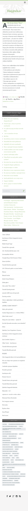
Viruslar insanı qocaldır (8, 484)
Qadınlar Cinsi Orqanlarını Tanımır (11, 330)
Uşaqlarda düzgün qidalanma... (12, 165)
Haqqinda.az (14, 10)
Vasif (12, 462)
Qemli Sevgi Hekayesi (8, 279)
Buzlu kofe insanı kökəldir (11, 175)
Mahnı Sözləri (7, 225)
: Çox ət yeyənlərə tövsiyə (11, 133)
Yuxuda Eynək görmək (8, 289)
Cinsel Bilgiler (17, 218)
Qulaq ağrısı (5, 282)
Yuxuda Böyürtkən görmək (9, 384)
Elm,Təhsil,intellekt (9, 223)
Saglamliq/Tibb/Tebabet (17, 200)
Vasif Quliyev (6, 459)
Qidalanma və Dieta (8, 101)
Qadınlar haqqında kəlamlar (9, 387)
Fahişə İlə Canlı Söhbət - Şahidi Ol (11, 320)
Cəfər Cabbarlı (6, 234)
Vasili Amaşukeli (6, 453)
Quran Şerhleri (6, 261)
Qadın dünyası (7, 209)
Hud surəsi (5, 415)
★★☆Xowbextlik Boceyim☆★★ (10, 251)
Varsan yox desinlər (7, 480)
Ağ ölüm (6, 136)
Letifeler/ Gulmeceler (9, 205)
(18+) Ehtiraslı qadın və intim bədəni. (12, 268)
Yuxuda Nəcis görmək (8, 247)
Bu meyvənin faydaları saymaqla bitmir (14, 173)
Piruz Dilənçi (15, 453)
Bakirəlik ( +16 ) (6, 391)
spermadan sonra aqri (14, 478)
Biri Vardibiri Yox (7, 431)
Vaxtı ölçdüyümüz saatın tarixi (10, 434)
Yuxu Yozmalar (8, 218)
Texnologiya (20, 209)
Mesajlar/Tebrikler (9, 214)
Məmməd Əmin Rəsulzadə (9, 398)
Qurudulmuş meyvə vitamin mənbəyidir (15, 139)
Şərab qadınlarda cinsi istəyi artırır (13, 178)
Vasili (11, 455)
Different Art (15, 225)
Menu (24, 2)
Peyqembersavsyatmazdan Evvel (16, 424)
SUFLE (4, 476)
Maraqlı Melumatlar (19, 211)
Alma (3, 327)
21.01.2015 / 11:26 (13, 97)
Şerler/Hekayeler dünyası (11, 203)
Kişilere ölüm (6, 408)
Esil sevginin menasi (8, 401)
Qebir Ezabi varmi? (7, 316)
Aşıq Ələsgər (5, 412)
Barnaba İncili (14, 444)
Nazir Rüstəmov (18, 446)
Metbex (14, 209)
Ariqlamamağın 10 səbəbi (11, 167)
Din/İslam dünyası (9, 211)
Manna (4, 272)
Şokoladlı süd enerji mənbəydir (12, 144)
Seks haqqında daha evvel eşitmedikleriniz (14, 357)
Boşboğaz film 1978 (7, 469)
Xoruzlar (23, 474)
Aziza (4, 99)
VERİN (12, 459)
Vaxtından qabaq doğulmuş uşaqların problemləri (12, 429)
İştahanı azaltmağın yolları (11, 154)
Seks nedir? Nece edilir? (8, 286)
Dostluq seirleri (6, 296)
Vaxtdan (5, 424)
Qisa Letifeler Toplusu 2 (8, 339)
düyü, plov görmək (7, 309)
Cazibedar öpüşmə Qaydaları (10, 366)
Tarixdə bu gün (19, 214)
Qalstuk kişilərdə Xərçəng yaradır (11, 482)
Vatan (21, 442)
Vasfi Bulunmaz (10, 467)
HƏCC (19, 438)
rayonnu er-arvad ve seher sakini (11, 394)
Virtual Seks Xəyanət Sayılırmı (10, 451)
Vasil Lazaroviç (6, 457)
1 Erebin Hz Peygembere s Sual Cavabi (11, 471)
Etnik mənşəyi (6, 444)
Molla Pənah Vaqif (7, 244)
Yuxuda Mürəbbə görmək (9, 350)
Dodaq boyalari (6, 440)
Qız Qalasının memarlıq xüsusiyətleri (16, 476)
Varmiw (16, 480)
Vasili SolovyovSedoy (8, 446)
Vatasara (5, 436)
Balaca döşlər (12, 436)
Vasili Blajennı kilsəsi (8, 449)
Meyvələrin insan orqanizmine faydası (14, 170)
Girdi (17, 457)
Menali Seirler (6, 275)
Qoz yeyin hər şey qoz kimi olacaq (13, 162)
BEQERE (4, 353)
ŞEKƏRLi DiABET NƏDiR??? (9, 306)
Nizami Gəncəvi (6, 377)
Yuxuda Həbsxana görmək (9, 346)
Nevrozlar (5, 405)
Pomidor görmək (7, 370)
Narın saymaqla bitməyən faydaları (13, 147)
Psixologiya (7, 200)
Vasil (13, 457)
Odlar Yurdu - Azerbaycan (9, 343)
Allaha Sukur (6, 462)
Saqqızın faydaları (8, 181)
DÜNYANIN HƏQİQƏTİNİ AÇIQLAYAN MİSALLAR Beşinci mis (14, 465)
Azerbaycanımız (18, 207)
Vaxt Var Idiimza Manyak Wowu (10, 426)
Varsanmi (5, 478)
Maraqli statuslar (8, 220)
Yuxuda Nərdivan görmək (9, 265)
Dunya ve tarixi (8, 216)
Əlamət (16, 455)
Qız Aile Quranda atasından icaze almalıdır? (14, 323)
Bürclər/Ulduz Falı (18, 216)
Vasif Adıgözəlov (19, 459)
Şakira (16, 449)
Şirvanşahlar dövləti (7, 254)
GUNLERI (21, 434)
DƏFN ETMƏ (5, 455)
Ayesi (4, 467)
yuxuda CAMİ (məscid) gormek (10, 293)
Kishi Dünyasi (19, 223)
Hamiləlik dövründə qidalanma (12, 141)
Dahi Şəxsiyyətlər (8, 207)
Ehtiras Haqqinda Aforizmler (9, 438)
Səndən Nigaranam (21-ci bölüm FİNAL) (13, 313)
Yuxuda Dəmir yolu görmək (9, 380)
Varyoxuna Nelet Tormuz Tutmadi (10, 474)
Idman (15, 220)
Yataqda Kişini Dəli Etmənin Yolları (12, 258)
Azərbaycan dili (6, 373)
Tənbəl (20, 426)
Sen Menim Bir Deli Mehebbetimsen (10, 442)
